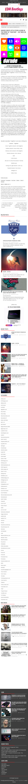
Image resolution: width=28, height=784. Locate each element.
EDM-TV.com (4, 471)
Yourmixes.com (4, 599)
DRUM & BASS (4, 450)
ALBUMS (3, 407)
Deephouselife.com (5, 441)
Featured (3, 501)
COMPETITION (4, 430)
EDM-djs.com (4, 462)
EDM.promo (3, 473)
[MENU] (1, 20)
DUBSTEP (3, 452)
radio (16, 656)
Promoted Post (4, 556)
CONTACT (3, 774)
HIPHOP (2, 520)
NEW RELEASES (4, 539)
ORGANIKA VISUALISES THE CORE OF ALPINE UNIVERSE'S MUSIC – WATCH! (18, 624)
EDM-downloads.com (5, 465)
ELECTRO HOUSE (4, 490)
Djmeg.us (3, 445)
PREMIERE (3, 544)
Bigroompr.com (4, 428)
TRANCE (2, 582)
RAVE (2, 563)
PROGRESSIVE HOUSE (5, 548)
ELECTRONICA (4, 492)
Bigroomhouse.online (5, 426)
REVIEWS (3, 567)
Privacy (15, 2)
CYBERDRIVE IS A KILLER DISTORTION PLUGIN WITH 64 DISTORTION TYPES (18, 696)
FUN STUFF (3, 503)
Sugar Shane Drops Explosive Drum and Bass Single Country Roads (18, 606)
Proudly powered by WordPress (7, 780)
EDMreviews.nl (4, 486)
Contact (12, 2)
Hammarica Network (5, 512)
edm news (19, 647)
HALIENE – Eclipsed (6, 271)
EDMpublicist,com (5, 484)
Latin (2, 533)
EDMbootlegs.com (5, 477)
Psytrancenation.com (5, 561)
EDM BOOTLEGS (14, 36)
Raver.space (3, 565)
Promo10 (3, 552)
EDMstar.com (4, 488)
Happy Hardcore (4, 514)
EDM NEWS (3, 456)
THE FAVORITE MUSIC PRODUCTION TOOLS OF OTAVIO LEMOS (17, 719)
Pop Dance (3, 541)
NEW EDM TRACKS (5, 765)
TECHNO (3, 576)
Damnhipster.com (4, 433)
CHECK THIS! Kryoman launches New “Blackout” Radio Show (6, 654)
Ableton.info (3, 403)
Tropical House (4, 591)
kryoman (13, 656)
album (15, 636)
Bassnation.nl (4, 418)
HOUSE (2, 522)
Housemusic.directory (5, 524)
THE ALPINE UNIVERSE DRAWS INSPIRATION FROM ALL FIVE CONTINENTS (19, 633)
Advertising (8, 2)
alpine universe (20, 636)
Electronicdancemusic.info (6, 494)
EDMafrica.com (4, 475)
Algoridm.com (4, 409)
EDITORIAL (3, 454)
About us (3, 2)
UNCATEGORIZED (5, 597)
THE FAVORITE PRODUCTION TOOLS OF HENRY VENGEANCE (18, 736)
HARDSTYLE (3, 518)
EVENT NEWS (4, 499)
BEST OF (3, 422)
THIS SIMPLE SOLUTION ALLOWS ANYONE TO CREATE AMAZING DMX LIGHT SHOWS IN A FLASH (19, 703)
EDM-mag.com (4, 467)
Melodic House (4, 537)
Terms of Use (20, 2)
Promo (2, 550)
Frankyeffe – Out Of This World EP (18, 384)
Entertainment (4, 497)
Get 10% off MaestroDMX (14, 307)
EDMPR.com (3, 482)
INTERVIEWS (3, 531)
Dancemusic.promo (5, 437)
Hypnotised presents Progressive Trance (12, 240)
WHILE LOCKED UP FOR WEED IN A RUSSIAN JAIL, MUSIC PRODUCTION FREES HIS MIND (19, 644)
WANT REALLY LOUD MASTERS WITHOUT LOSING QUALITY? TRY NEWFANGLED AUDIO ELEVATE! (18, 710)
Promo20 (3, 554)
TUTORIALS (3, 595)
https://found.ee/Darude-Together (13, 67)
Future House (4, 505)
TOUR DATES (4, 580)
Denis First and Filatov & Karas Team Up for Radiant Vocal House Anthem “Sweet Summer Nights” (19, 376)
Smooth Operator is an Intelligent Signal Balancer (18, 729)
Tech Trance (3, 573)
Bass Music (3, 411)
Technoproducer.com (5, 578)
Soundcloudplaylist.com (6, 569)
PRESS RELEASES (4, 546)
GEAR (2, 507)
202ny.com (3, 398)
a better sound (14, 647)
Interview (3, 529)
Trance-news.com (4, 584)
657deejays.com (4, 401)
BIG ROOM (3, 424)
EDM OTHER (3, 458)
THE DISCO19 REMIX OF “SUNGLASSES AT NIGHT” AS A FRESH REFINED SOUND (7, 205)
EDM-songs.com (4, 469)
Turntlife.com (4, 593)
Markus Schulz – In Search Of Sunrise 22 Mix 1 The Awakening (17, 364)
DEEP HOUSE (4, 439)
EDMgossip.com (4, 480)
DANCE (2, 435)
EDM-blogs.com (4, 460)
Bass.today (3, 413)
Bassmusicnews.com (5, 415)
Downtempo (3, 448)
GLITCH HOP (3, 509)
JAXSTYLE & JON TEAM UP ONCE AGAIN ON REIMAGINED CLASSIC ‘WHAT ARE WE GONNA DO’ (13, 292)
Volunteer (24, 2)
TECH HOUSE (4, 571)
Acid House (3, 405)
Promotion (3, 559)
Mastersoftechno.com (5, 535)
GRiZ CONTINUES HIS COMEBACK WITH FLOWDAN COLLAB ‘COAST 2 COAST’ (18, 615)
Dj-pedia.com (4, 443)
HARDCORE (3, 516)
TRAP (2, 588)
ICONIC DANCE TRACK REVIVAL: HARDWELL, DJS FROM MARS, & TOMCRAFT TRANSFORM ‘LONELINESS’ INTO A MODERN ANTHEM (21, 206)
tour (24, 636)
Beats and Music (4, 420)
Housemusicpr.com (5, 527)
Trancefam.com (4, 586)
